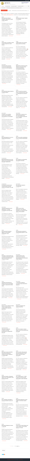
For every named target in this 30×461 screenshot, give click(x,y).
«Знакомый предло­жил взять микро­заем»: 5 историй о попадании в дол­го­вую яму (7, 209)
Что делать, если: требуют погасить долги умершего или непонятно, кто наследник (7, 115)
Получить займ (7, 6)
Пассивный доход (4, 158)
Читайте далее (4, 83)
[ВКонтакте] (3, 454)
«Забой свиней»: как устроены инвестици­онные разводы (13, 10)
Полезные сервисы (13, 6)
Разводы (3, 41)
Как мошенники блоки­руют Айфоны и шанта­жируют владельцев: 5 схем (6, 232)
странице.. (5, 14)
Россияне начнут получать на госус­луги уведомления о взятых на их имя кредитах (7, 66)
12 (15, 446)
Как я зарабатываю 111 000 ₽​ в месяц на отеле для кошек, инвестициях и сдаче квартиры (21, 377)
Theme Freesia (21, 459)
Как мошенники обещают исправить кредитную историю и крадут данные (7, 19)
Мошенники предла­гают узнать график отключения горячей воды (21, 400)
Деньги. (7, 3)
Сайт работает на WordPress (10, 459)
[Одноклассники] (4, 454)
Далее (17, 446)
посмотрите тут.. (11, 14)
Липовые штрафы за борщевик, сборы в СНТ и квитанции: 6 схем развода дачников (8, 377)
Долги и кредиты (4, 64)
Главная (3, 6)
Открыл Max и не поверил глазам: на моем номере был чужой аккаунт (8, 43)
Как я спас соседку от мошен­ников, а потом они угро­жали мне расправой (22, 330)
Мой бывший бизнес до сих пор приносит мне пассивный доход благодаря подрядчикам (7, 160)
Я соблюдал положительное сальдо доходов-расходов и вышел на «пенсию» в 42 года (7, 186)
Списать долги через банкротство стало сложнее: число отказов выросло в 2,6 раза (22, 426)
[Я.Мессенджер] (2, 454)
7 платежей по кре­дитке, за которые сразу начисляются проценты (21, 283)
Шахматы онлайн (20, 6)
